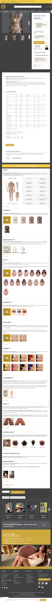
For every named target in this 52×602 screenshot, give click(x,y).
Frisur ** (5, 260)
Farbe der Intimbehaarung (11, 453)
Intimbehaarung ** (9, 432)
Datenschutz (15, 581)
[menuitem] (27, 7)
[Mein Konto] (48, 7)
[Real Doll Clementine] (8, 507)
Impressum (15, 580)
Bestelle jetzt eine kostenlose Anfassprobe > (40, 36)
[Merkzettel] (45, 7)
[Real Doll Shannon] (20, 507)
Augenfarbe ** (7, 302)
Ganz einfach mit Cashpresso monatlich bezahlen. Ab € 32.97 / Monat (40, 60)
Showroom (27, 543)
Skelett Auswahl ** (9, 461)
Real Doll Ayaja (43, 515)
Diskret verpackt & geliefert (40, 52)
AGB (14, 579)
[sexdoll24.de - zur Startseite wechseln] (6, 6)
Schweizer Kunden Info (5, 576)
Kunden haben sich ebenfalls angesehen (18, 497)
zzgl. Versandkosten (40, 19)
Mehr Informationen (11, 600)
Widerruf (15, 578)
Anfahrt (3, 578)
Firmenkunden (16, 576)
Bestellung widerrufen (17, 582)
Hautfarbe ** (7, 210)
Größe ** (5, 170)
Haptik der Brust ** (9, 240)
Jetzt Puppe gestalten (38, 42)
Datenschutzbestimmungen (43, 580)
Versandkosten (24, 592)
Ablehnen (37, 599)
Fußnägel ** (6, 348)
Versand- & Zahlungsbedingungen (18, 577)
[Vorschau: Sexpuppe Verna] (6, 38)
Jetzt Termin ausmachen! (44, 525)
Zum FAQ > (8, 158)
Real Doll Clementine (8, 515)
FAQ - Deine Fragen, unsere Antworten (7, 574)
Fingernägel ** (7, 322)
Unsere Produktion (16, 575)
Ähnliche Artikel (5, 497)
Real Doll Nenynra (32, 515)
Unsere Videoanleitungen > (17, 158)
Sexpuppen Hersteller (19, 85)
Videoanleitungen (4, 577)
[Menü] (8, 597)
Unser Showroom (16, 574)
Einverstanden (43, 599)
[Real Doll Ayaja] (43, 507)
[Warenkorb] (50, 7)
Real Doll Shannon (20, 515)
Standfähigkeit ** (8, 378)
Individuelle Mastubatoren (5, 575)
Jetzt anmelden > (44, 579)
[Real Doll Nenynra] (32, 507)
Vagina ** (6, 404)
